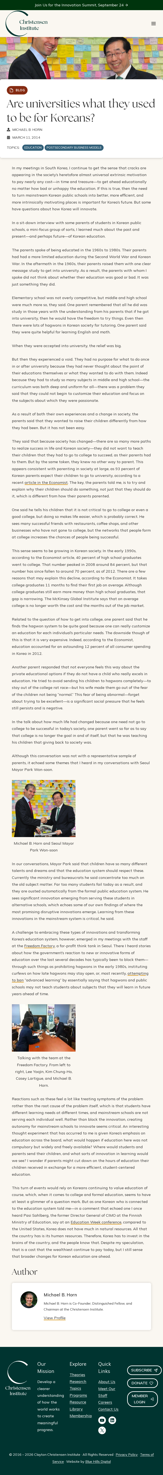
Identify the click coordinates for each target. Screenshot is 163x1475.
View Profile (55, 1317)
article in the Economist (46, 482)
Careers (105, 1402)
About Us (106, 1381)
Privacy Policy (127, 1454)
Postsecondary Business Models (74, 147)
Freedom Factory (39, 945)
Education (33, 147)
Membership (81, 1415)
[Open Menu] (153, 23)
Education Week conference (96, 1222)
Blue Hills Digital (98, 1461)
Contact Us (108, 1409)
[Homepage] (26, 23)
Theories (77, 1374)
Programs (78, 1395)
